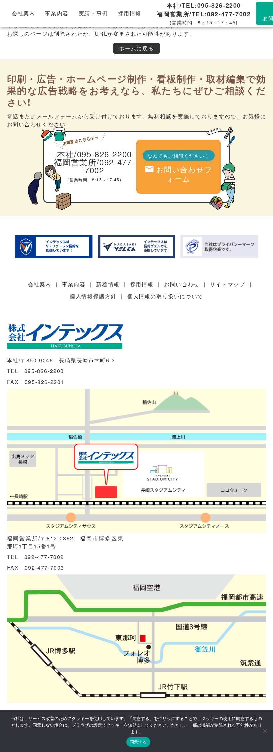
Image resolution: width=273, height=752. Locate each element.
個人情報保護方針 (93, 296)
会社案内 (23, 13)
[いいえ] (264, 731)
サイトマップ (227, 284)
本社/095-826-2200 (94, 154)
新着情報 (107, 284)
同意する (138, 742)
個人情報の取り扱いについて (165, 296)
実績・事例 (93, 13)
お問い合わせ (181, 284)
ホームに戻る (136, 48)
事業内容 (56, 13)
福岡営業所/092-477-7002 (94, 166)
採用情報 (129, 13)
